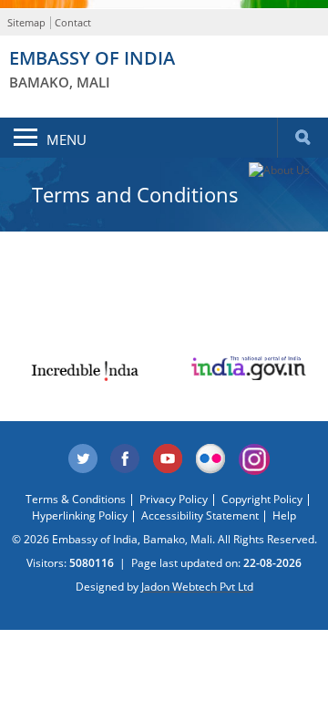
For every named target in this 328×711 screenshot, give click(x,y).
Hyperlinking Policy (80, 515)
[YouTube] (168, 459)
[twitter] (82, 459)
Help (284, 515)
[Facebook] (125, 459)
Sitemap (26, 22)
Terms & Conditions (76, 499)
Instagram (254, 459)
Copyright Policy (261, 499)
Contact (73, 22)
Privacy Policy (173, 499)
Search (302, 138)
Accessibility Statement (200, 515)
